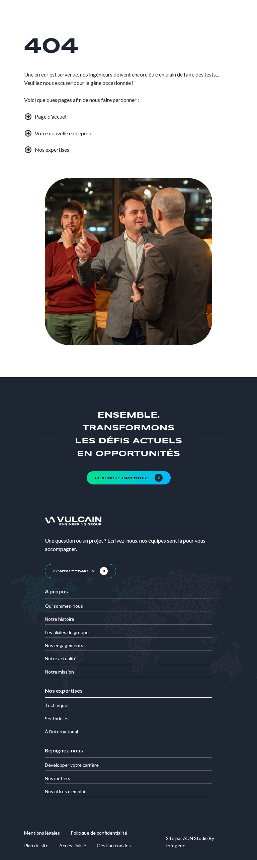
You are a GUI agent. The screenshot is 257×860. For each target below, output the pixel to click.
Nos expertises (52, 149)
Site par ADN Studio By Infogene (190, 841)
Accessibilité (72, 845)
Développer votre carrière (72, 765)
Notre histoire (59, 619)
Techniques (57, 705)
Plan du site (36, 845)
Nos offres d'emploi (65, 791)
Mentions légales (42, 833)
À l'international (61, 731)
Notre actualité (61, 658)
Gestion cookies (114, 845)
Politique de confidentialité (99, 833)
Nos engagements (64, 645)
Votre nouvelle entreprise (63, 133)
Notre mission (59, 672)
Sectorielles (57, 718)
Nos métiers (57, 778)
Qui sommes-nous (64, 606)
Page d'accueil (51, 116)
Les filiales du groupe (67, 632)
